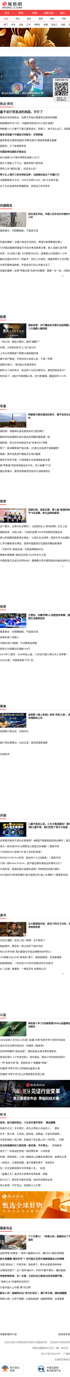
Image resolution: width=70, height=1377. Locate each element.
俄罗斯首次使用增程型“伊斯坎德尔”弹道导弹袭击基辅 (28, 140)
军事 (3, 406)
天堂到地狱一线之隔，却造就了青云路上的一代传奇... (28, 1139)
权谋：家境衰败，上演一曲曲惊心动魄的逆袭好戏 (26, 1156)
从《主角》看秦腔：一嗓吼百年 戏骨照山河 (23, 968)
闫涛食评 (5, 754)
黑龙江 (54, 24)
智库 (29, 18)
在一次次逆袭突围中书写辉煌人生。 (19, 1168)
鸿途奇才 (50, 1162)
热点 (3, 104)
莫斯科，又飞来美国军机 (13, 145)
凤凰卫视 (48, 12)
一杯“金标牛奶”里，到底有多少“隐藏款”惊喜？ (24, 1062)
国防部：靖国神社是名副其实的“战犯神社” (22, 431)
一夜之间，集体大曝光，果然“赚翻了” (20, 341)
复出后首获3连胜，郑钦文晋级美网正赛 (22, 93)
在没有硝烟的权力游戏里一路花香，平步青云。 (25, 1145)
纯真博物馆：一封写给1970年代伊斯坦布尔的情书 (26, 963)
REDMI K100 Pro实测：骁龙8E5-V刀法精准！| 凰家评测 (30, 857)
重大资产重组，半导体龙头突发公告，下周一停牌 (26, 358)
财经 (21, 12)
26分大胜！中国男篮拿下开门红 (17, 660)
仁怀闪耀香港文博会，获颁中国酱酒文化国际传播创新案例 (31, 543)
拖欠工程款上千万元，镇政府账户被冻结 (21, 163)
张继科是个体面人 (9, 637)
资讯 (7, 12)
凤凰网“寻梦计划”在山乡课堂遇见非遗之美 (22, 1074)
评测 (64, 18)
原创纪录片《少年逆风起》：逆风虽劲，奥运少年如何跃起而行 (32, 1057)
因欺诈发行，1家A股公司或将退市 (18, 364)
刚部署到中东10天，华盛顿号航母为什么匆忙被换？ (27, 123)
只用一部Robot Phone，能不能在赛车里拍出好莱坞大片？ (31, 863)
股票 (41, 18)
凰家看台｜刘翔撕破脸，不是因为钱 (19, 230)
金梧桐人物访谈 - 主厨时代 (14, 731)
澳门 (6, 24)
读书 (3, 915)
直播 (6, 18)
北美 (21, 24)
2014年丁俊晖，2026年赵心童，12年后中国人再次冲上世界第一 (34, 654)
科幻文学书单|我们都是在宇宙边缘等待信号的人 (25, 951)
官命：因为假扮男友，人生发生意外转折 (21, 1122)
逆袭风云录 (60, 1156)
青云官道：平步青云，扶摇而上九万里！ (21, 1185)
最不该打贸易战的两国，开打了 (21, 112)
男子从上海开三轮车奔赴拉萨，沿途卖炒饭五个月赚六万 (29, 174)
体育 (3, 607)
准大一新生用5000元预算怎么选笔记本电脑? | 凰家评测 (29, 846)
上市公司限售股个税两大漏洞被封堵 (19, 353)
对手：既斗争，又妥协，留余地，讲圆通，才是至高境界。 (31, 1133)
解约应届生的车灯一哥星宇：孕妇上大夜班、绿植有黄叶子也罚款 (34, 259)
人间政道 (45, 1151)
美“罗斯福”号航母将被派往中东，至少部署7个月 (25, 465)
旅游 (3, 501)
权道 (42, 1168)
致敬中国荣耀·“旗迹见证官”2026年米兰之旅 (23, 554)
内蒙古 (37, 24)
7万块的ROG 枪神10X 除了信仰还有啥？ (21, 851)
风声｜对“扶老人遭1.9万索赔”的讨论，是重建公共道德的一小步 (33, 253)
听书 (3, 1114)
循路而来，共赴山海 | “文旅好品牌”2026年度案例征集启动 (31, 532)
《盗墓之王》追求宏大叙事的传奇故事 (20, 1173)
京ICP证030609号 (50, 1353)
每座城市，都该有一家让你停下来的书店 (21, 946)
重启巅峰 (50, 1122)
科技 (34, 12)
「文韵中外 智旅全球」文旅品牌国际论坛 (21, 549)
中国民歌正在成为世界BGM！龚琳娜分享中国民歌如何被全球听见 (35, 560)
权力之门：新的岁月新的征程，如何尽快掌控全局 (26, 1179)
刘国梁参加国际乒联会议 (13, 151)
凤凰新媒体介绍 (8, 1334)
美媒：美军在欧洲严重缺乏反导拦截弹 (20, 454)
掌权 (57, 1128)
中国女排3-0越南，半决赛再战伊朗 (18, 643)
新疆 (46, 24)
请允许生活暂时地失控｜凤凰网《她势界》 (22, 1045)
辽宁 (29, 24)
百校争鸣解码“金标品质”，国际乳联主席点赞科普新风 (28, 1051)
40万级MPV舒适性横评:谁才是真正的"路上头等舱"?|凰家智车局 (34, 874)
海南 (63, 24)
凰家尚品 (6, 1228)
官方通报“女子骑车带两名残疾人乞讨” (20, 157)
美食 (3, 706)
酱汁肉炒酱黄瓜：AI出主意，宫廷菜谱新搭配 (24, 742)
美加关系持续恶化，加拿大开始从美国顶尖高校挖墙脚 (28, 117)
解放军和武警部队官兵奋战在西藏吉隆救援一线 (25, 436)
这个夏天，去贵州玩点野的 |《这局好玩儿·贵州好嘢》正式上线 (33, 526)
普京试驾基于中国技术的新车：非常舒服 (21, 134)
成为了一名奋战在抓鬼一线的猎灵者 (19, 1151)
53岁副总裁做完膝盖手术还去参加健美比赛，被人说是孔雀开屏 (33, 247)
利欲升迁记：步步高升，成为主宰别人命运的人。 (26, 1128)
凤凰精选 (6, 205)
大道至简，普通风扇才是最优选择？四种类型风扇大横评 (29, 869)
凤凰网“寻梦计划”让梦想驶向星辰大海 (20, 1068)
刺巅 (45, 1173)
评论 (17, 18)
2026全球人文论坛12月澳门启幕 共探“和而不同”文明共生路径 (32, 1039)
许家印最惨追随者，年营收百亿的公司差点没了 (25, 264)
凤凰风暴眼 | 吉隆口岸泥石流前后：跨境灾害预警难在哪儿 (31, 241)
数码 (52, 18)
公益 (3, 1015)
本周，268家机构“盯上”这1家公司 (18, 347)
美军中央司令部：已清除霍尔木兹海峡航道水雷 (25, 459)
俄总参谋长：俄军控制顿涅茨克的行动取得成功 (25, 471)
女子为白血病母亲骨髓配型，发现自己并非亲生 (25, 185)
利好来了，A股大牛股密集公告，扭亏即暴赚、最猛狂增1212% (33, 376)
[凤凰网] (12, 8)
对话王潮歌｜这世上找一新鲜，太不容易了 (22, 940)
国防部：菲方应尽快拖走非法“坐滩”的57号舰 (23, 442)
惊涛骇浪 (57, 1145)
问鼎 (61, 1139)
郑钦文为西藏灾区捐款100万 (15, 648)
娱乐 (62, 12)
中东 (13, 24)
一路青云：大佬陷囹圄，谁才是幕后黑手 (21, 1162)
